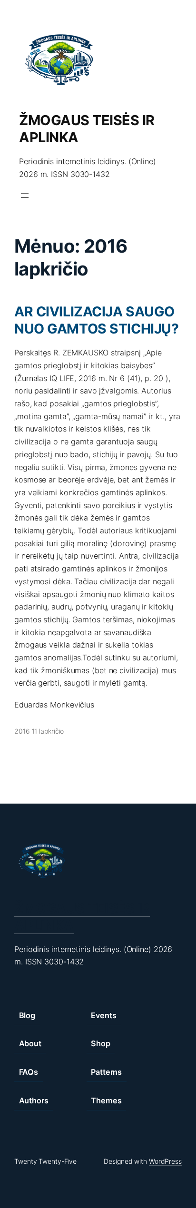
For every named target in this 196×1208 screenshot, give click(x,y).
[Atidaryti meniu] (24, 195)
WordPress (165, 1161)
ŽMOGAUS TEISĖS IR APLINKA (82, 916)
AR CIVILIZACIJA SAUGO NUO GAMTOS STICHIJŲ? (96, 320)
